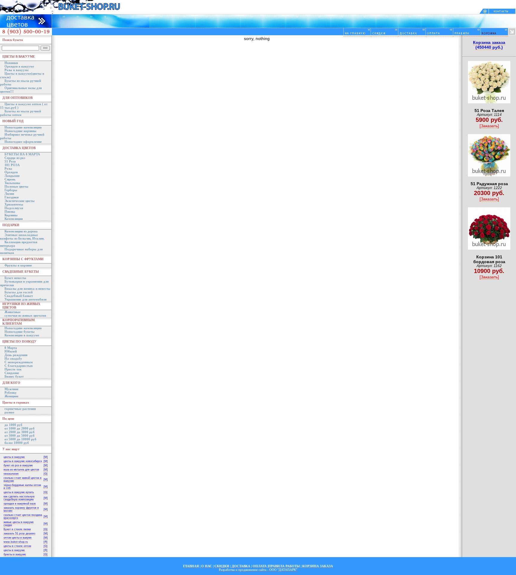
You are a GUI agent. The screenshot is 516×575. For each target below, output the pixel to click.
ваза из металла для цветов (21, 469)
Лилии (9, 193)
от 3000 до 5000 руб (19, 435)
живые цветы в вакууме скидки (19, 524)
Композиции (13, 218)
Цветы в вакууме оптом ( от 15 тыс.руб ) (23, 105)
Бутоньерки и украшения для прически (24, 283)
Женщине (11, 396)
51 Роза (10, 161)
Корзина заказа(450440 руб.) (489, 45)
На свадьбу (13, 358)
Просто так (13, 369)
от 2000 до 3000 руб (19, 432)
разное (9, 412)
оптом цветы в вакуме (18, 537)
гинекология (11, 473)
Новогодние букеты (19, 331)
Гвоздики (11, 197)
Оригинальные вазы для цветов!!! (21, 89)
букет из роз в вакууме (18, 465)
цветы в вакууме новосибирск (23, 461)
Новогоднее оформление (23, 141)
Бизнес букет (14, 376)
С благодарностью (18, 365)
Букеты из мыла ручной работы (20, 82)
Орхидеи (11, 172)
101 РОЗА (12, 165)
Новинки (11, 63)
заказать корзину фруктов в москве (21, 509)
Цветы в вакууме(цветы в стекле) (22, 75)
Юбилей (10, 351)
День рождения (15, 355)
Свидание (11, 373)
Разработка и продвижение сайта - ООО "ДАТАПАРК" (258, 569)
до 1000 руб (13, 425)
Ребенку (10, 392)
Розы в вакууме (16, 70)
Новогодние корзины (20, 131)
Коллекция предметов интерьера (18, 243)
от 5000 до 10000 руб (20, 439)
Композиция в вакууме (21, 335)
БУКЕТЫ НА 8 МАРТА (22, 154)
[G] (45, 473)
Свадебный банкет (18, 296)
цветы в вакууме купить (19, 492)
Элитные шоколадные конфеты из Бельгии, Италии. (22, 236)
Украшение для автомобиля (25, 299)
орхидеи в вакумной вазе (20, 503)
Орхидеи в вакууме (19, 66)
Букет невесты (15, 278)
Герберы (10, 190)
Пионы (9, 211)
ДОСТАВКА (241, 566)
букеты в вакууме (15, 554)
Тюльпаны (12, 183)
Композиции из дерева (21, 231)
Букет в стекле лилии (17, 529)
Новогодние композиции (23, 127)
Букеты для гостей (18, 292)
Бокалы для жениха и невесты (27, 288)
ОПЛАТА (260, 566)
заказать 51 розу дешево (19, 533)
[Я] (45, 541)
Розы (8, 168)
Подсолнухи (13, 208)
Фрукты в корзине (18, 265)
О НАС (206, 566)
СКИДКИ (221, 566)
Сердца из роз (14, 158)
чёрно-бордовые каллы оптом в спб (22, 487)
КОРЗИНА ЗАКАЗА (317, 566)
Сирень (10, 179)
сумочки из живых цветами (25, 315)
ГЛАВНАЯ (191, 566)
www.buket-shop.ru (16, 541)
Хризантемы (13, 204)
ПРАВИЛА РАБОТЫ (284, 566)
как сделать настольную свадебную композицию (19, 498)
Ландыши (11, 175)
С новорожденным (18, 362)
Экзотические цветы (19, 201)
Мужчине (11, 389)
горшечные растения (20, 408)
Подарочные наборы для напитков (21, 250)
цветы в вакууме (14, 457)
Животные (12, 312)
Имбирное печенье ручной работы (22, 136)
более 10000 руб (16, 442)
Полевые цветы (16, 186)
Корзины (11, 215)
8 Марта (10, 347)
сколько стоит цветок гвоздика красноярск (23, 516)
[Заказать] (489, 125)
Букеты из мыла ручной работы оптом (20, 112)
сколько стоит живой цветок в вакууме (23, 479)
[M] (46, 457)
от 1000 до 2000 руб (19, 428)
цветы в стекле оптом (17, 546)
